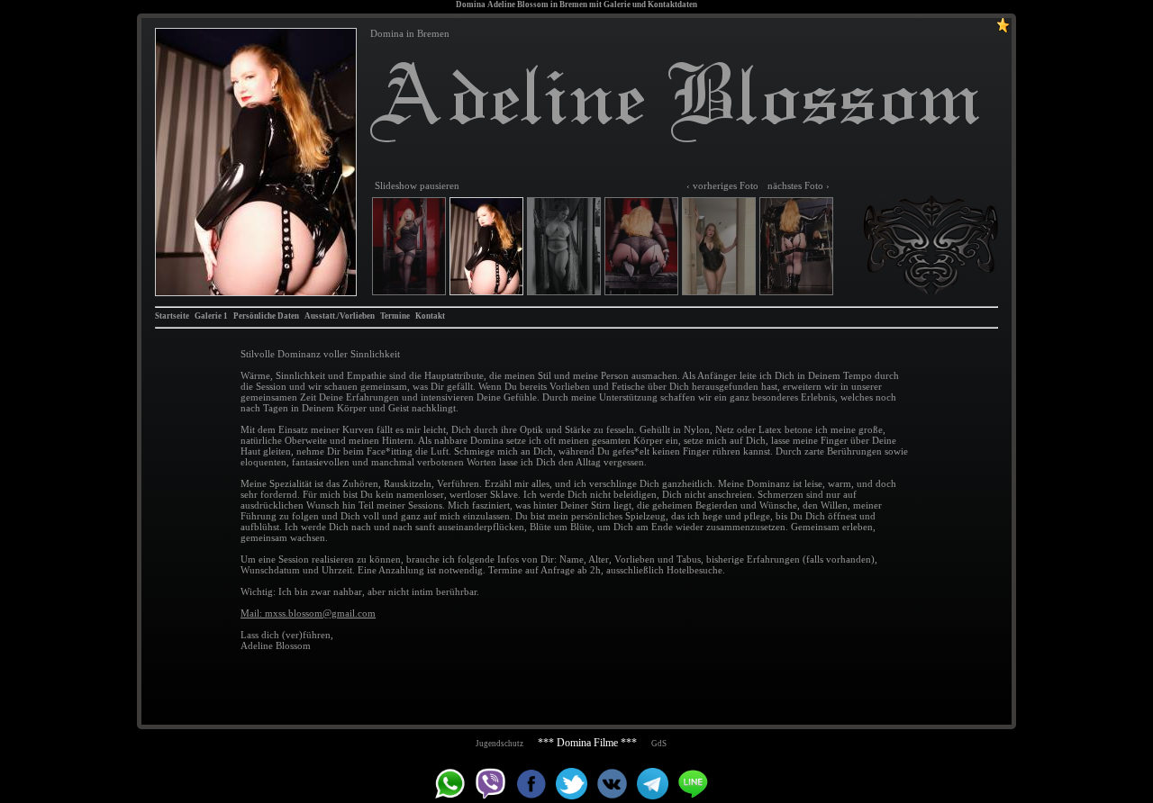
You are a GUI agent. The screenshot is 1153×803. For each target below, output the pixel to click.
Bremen (573, 4)
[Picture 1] (409, 246)
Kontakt (430, 315)
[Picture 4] (641, 246)
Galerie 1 (211, 315)
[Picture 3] (564, 246)
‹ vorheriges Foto (722, 185)
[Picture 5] (719, 246)
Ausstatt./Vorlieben (339, 315)
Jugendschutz (499, 743)
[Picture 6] (796, 246)
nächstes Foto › (798, 185)
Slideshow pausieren (417, 185)
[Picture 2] (256, 162)
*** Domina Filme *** (587, 742)
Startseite (172, 315)
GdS (659, 743)
